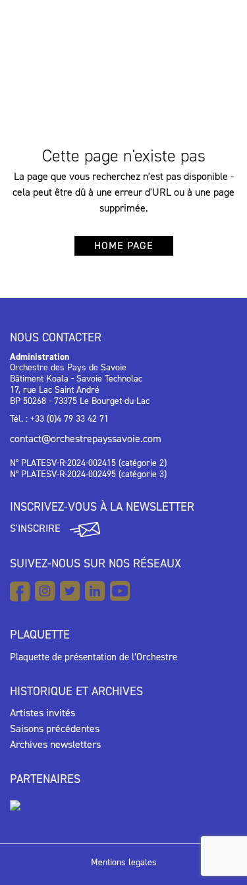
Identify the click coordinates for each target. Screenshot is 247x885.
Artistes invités (42, 713)
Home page (123, 245)
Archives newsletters (55, 744)
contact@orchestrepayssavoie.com (85, 438)
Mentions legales (124, 862)
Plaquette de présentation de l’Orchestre (93, 657)
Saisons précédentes (54, 728)
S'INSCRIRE (36, 528)
